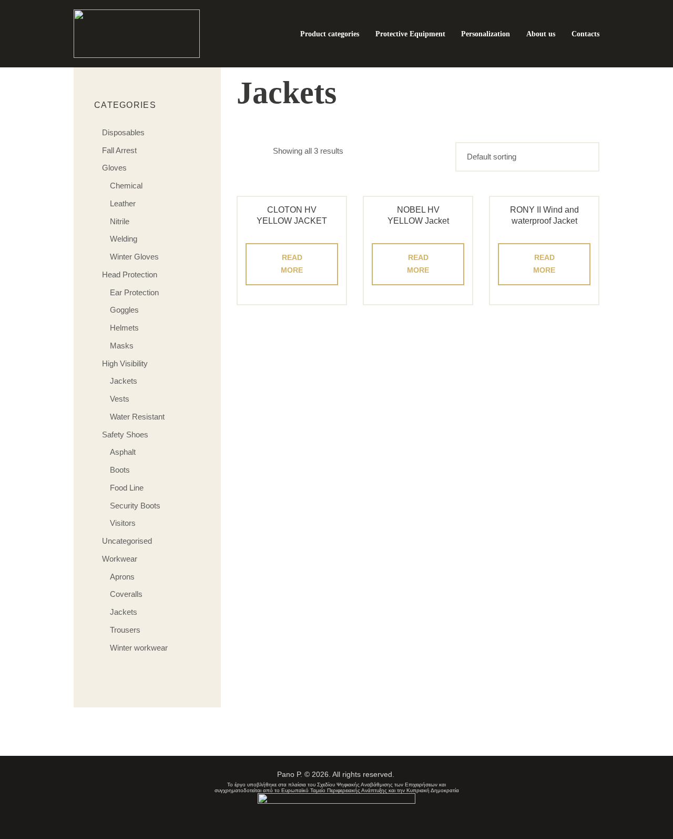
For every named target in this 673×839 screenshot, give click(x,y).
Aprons (122, 576)
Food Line (127, 487)
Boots (120, 469)
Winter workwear (139, 647)
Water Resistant (137, 416)
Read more (292, 263)
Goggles (124, 309)
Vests (119, 398)
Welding (123, 238)
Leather (123, 203)
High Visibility (125, 363)
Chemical (126, 185)
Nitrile (119, 221)
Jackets (123, 380)
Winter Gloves (134, 256)
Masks (122, 345)
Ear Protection (134, 292)
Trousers (125, 629)
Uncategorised (127, 540)
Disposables (123, 132)
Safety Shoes (125, 434)
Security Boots (135, 505)
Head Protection (129, 274)
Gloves (114, 167)
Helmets (124, 327)
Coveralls (126, 594)
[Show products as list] (263, 150)
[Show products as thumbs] (243, 150)
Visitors (123, 522)
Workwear (119, 558)
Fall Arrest (119, 150)
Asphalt (123, 451)
